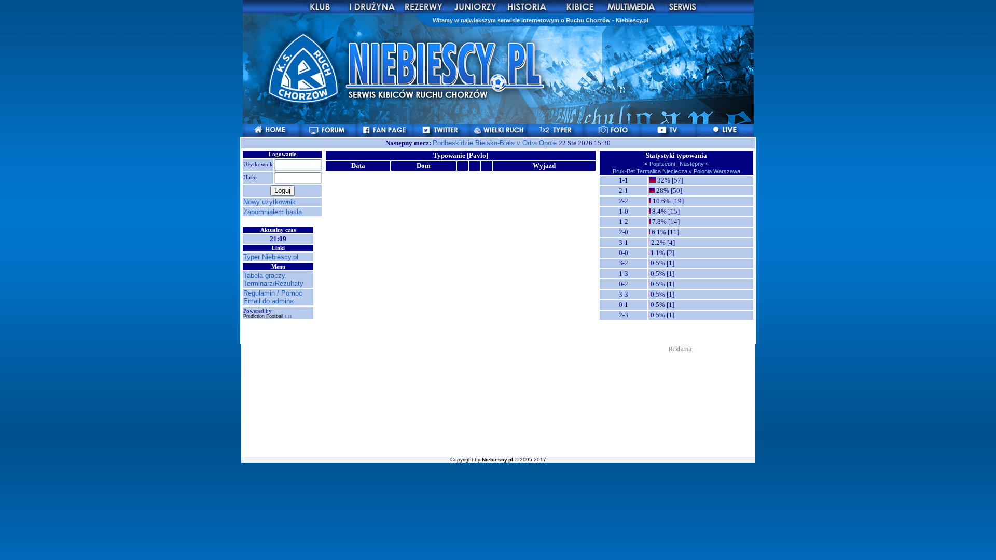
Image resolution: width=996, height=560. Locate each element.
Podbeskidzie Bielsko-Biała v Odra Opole (496, 143)
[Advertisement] (498, 403)
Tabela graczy (264, 275)
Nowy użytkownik (269, 202)
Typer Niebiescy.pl (270, 257)
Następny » (693, 164)
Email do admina (268, 301)
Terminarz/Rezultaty (273, 283)
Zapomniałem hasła (272, 212)
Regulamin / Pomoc (272, 293)
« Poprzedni (660, 164)
